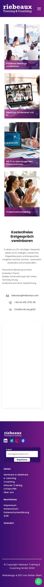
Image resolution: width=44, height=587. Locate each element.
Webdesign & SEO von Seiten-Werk (22, 575)
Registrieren (22, 460)
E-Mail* (9, 450)
